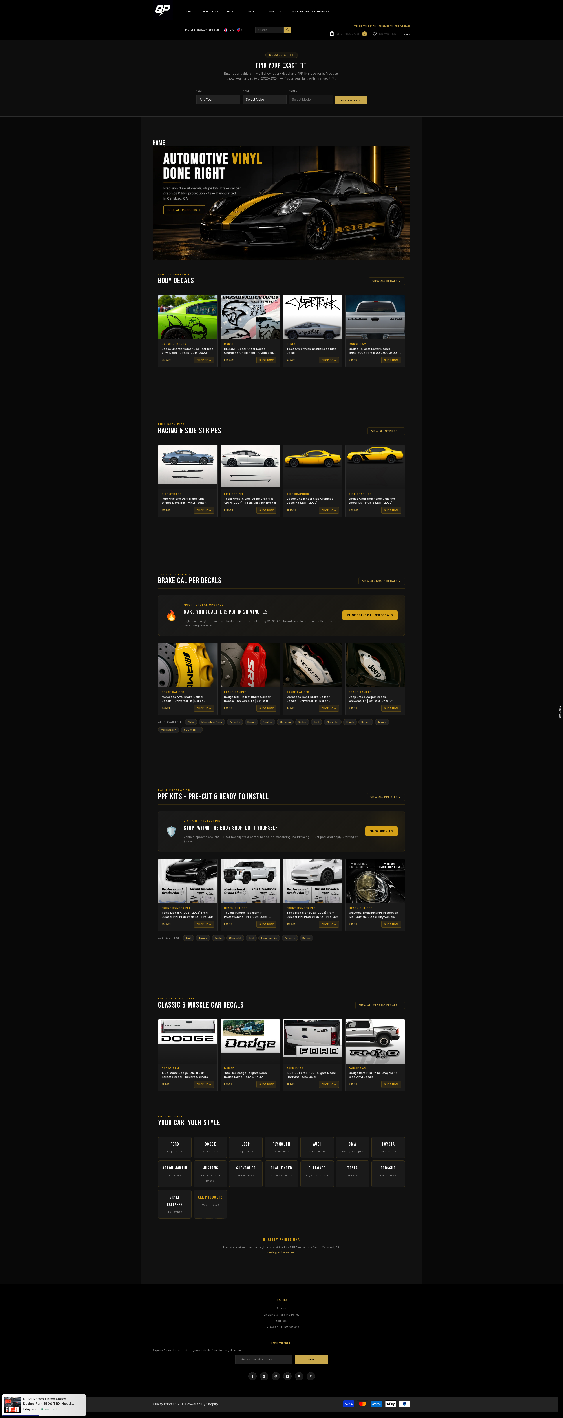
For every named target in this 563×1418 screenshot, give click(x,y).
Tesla (218, 938)
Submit (311, 1359)
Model (293, 91)
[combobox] (269, 30)
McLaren (285, 722)
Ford (316, 722)
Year (199, 91)
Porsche (235, 722)
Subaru (365, 722)
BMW (191, 722)
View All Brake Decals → (381, 581)
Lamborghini (269, 938)
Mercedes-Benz (211, 722)
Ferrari (251, 722)
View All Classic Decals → (380, 1005)
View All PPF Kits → (385, 797)
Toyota (382, 722)
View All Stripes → (386, 431)
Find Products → (350, 100)
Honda (350, 722)
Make (246, 91)
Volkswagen (168, 729)
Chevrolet (332, 722)
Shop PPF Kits (381, 831)
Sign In (407, 34)
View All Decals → (386, 281)
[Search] (273, 30)
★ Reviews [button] (560, 712)
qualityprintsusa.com (281, 1252)
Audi (188, 938)
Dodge (302, 722)
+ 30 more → (192, 729)
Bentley (267, 722)
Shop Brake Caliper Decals (370, 615)
